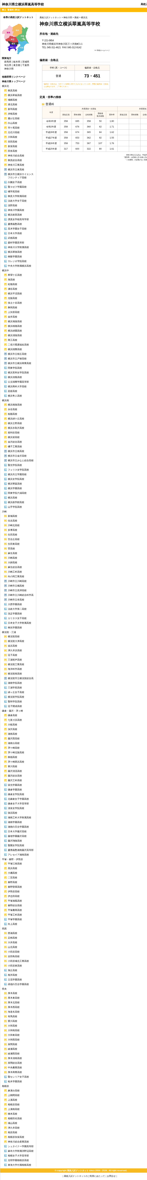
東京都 (16, 65)
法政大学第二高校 (17, 609)
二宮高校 (12, 877)
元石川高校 (14, 132)
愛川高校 (12, 1021)
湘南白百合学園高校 (18, 826)
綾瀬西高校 (14, 1053)
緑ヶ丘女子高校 (16, 692)
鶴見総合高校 (15, 160)
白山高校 (12, 123)
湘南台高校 (14, 743)
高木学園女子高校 (17, 228)
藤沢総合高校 (15, 775)
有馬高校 (12, 1016)
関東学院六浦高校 (17, 493)
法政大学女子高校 (17, 200)
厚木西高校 (14, 1007)
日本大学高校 (15, 233)
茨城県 (25, 61)
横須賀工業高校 (16, 664)
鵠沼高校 (12, 813)
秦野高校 (12, 882)
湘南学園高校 (15, 822)
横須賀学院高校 (16, 697)
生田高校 (12, 534)
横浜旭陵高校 (15, 321)
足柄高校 (12, 937)
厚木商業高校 (15, 1072)
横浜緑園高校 (15, 330)
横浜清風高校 (15, 377)
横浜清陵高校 (15, 335)
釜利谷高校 (14, 432)
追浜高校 (12, 645)
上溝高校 (12, 1100)
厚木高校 (12, 993)
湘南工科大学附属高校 (19, 817)
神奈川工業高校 (16, 165)
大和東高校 (14, 1035)
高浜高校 (12, 868)
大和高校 (12, 1025)
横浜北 (84, 17)
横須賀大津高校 (16, 641)
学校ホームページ (103, 50)
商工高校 (12, 340)
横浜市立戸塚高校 (17, 358)
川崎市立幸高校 (16, 599)
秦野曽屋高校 (15, 886)
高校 (76, 17)
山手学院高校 (15, 507)
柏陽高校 (12, 414)
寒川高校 (12, 766)
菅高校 (11, 548)
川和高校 (12, 137)
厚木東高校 (14, 997)
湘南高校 (12, 734)
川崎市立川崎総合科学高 (21, 595)
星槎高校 (12, 391)
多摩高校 (12, 530)
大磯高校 (12, 873)
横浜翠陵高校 (15, 252)
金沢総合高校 (15, 442)
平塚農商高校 (15, 910)
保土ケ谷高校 (15, 302)
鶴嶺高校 (12, 757)
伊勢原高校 (14, 891)
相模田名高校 (15, 1118)
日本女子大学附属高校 (19, 623)
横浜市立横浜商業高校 (19, 363)
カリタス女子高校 (17, 618)
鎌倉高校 (12, 715)
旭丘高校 (12, 970)
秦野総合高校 (15, 905)
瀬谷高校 (12, 289)
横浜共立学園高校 (17, 474)
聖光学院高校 (15, 465)
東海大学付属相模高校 (19, 1165)
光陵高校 (12, 298)
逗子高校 (12, 655)
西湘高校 (12, 933)
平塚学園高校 (15, 919)
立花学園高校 (15, 979)
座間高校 (12, 1044)
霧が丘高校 (14, 118)
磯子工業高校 (15, 446)
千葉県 (25, 65)
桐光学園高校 (15, 627)
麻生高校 (12, 553)
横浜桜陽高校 (15, 326)
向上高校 (12, 924)
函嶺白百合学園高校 (18, 984)
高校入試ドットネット (50, 17)
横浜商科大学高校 (17, 386)
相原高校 (12, 1132)
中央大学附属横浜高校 (19, 265)
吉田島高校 (14, 956)
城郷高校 (12, 99)
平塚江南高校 (15, 863)
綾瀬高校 (12, 1049)
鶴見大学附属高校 (17, 196)
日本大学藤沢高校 (17, 831)
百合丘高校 (14, 539)
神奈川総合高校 (16, 155)
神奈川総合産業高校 (18, 1141)
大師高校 (12, 562)
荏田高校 (12, 141)
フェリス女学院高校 (18, 469)
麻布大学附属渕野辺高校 (21, 1151)
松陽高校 (12, 284)
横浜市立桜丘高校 (17, 354)
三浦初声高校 (15, 659)
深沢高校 (12, 729)
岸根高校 (12, 113)
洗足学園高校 (15, 613)
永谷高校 (12, 409)
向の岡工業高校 (16, 576)
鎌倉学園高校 (15, 789)
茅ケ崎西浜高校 (16, 761)
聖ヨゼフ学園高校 (17, 186)
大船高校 (12, 724)
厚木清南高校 (15, 1058)
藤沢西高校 (14, 738)
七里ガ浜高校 (15, 720)
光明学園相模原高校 (18, 1160)
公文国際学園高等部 (18, 381)
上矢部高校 (14, 312)
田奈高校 (12, 151)
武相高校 (12, 238)
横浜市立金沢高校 (17, 455)
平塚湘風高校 (15, 900)
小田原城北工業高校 (18, 961)
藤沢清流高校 (15, 771)
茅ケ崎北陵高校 (16, 752)
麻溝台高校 (14, 1090)
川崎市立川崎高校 (17, 581)
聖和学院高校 (15, 701)
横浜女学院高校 (16, 479)
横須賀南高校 (15, 673)
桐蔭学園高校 (15, 256)
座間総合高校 (15, 1063)
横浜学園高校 (15, 488)
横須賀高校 (14, 636)
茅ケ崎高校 (14, 747)
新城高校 (12, 516)
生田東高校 (14, 544)
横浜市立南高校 (16, 451)
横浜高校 (12, 497)
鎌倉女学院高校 (16, 794)
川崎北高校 (14, 525)
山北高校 (12, 947)
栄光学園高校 (15, 785)
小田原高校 (14, 951)
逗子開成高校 (15, 706)
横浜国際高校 (15, 349)
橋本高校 (12, 1113)
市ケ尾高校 (14, 127)
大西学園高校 (15, 604)
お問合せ (111, 1176)
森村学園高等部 (16, 242)
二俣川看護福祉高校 (18, 344)
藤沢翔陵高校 (15, 840)
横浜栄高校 (14, 437)
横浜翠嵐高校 (15, 95)
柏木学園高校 (15, 1081)
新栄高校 (12, 146)
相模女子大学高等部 (18, 1155)
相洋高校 (12, 975)
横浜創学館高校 (16, 502)
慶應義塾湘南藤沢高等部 (21, 850)
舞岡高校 (12, 307)
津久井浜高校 (15, 650)
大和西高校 (14, 1039)
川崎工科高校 (15, 571)
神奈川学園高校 (16, 210)
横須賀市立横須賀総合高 (21, 678)
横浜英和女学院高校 (18, 372)
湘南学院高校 (15, 683)
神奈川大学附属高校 (18, 247)
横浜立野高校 (15, 423)
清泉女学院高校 (16, 808)
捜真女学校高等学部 (18, 219)
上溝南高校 (14, 1109)
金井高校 (12, 316)
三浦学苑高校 (15, 687)
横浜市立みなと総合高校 (21, 460)
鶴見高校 (12, 90)
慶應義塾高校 (15, 224)
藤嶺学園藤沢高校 (17, 836)
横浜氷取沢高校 (16, 428)
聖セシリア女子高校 (18, 1076)
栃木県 (16, 61)
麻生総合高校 (15, 567)
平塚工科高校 (15, 914)
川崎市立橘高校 (16, 585)
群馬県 (7, 61)
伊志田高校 (14, 896)
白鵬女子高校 (15, 182)
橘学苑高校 (14, 191)
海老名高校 (14, 1011)
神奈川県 (67, 17)
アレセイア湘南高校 (18, 854)
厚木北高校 (14, 1002)
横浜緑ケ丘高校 (16, 418)
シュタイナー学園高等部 (21, 1146)
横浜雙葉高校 (15, 483)
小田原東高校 (15, 965)
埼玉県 (7, 65)
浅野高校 (12, 205)
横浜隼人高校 (15, 395)
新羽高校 (12, 109)
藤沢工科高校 (15, 780)
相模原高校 (14, 1104)
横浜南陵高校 (15, 404)
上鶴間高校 (14, 1095)
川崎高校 (12, 557)
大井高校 (12, 942)
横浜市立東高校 (16, 169)
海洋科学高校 (15, 669)
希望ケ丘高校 (15, 275)
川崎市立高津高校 (17, 590)
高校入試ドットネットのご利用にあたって (84, 1176)
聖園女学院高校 (16, 845)
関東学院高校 (15, 368)
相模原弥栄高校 (16, 1137)
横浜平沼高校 (15, 293)
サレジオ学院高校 (17, 261)
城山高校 (12, 1123)
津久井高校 (14, 1127)
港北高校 (12, 104)
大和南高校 (14, 1030)
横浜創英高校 (15, 214)
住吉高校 (12, 520)
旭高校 (11, 279)
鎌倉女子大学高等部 (18, 803)
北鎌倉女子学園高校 (18, 799)
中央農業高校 (15, 1067)
